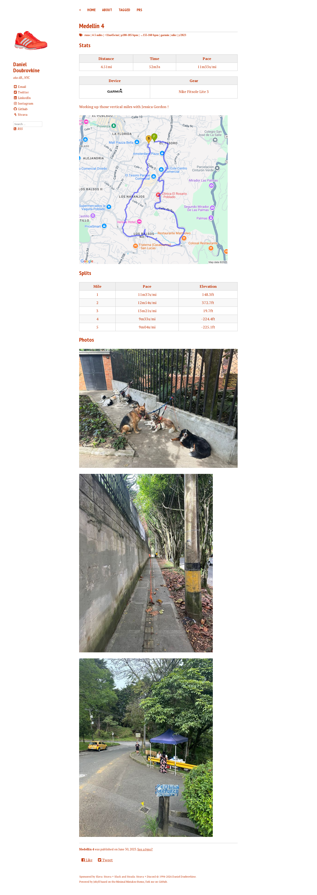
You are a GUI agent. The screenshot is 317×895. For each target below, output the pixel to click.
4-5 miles (97, 34)
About (107, 9)
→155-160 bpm (149, 34)
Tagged (124, 9)
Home (91, 9)
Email (21, 86)
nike (173, 34)
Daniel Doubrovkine (26, 67)
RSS (20, 129)
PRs (139, 9)
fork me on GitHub (156, 881)
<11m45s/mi (112, 34)
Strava (22, 114)
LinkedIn (24, 98)
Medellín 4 (91, 25)
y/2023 (182, 34)
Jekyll (97, 881)
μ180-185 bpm (129, 34)
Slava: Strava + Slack (108, 876)
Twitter (23, 92)
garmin (165, 34)
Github (22, 109)
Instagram (25, 103)
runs (87, 34)
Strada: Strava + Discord (141, 876)
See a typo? (145, 849)
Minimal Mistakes (126, 881)
